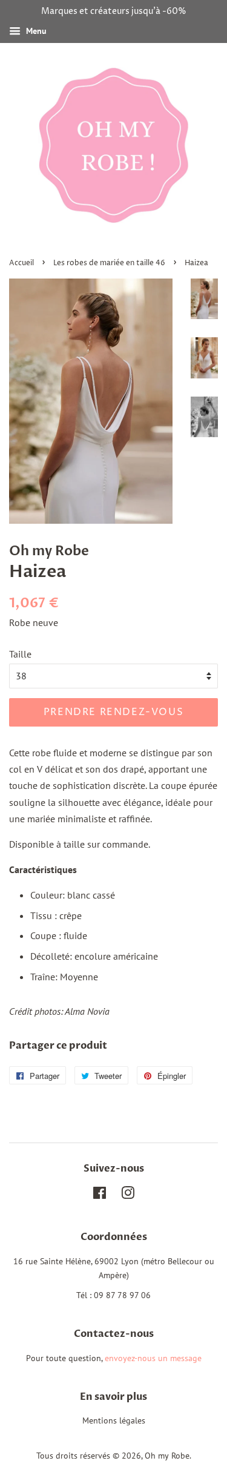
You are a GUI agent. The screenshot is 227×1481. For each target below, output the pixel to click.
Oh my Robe (49, 551)
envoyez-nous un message (153, 1358)
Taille (20, 654)
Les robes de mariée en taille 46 (109, 263)
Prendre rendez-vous (113, 712)
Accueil (21, 263)
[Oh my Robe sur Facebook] (100, 1195)
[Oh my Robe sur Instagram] (127, 1195)
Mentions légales (113, 1420)
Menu (35, 30)
